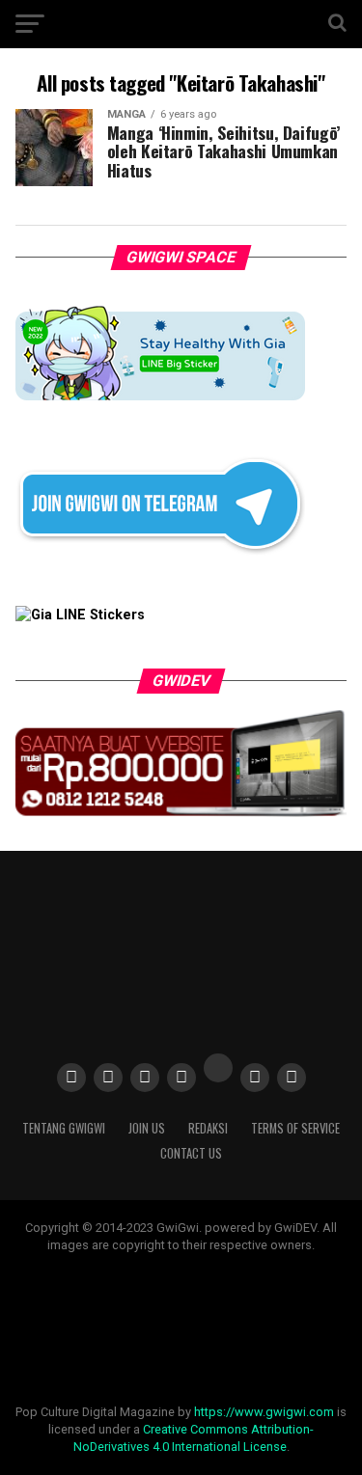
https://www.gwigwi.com (264, 1412)
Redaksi (208, 1128)
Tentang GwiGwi (63, 1128)
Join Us (146, 1128)
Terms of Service (295, 1128)
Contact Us (191, 1153)
